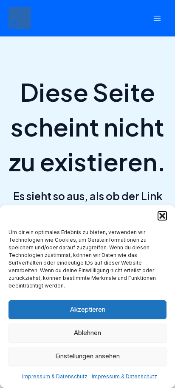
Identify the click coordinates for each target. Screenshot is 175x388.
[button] (162, 216)
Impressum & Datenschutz (55, 376)
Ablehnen (87, 333)
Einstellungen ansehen (87, 356)
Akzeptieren (87, 309)
